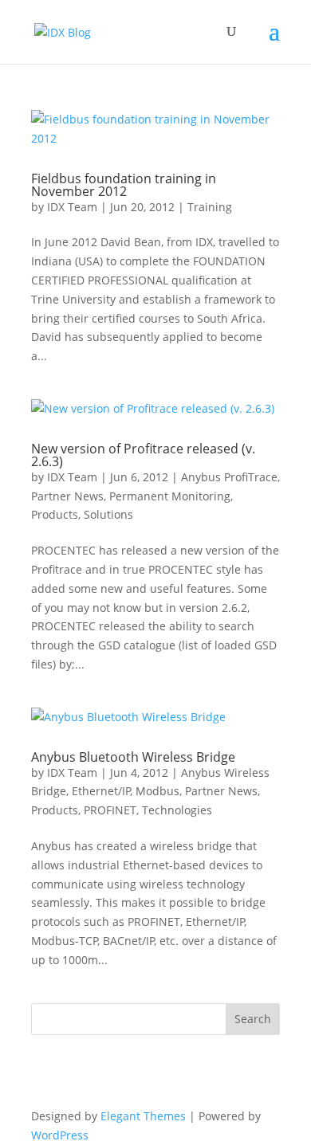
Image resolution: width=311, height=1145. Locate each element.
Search (252, 1018)
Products (54, 514)
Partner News (67, 496)
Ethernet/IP (101, 790)
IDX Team (72, 206)
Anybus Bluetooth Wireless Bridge (133, 757)
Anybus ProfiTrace (229, 476)
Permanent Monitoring (169, 496)
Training (209, 206)
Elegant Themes (143, 1115)
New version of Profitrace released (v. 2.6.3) (143, 455)
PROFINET (110, 810)
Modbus (157, 790)
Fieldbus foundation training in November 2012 (123, 185)
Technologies (177, 810)
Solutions (108, 514)
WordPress (60, 1135)
